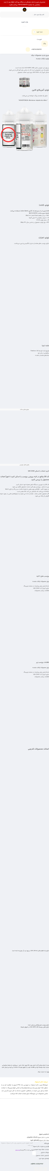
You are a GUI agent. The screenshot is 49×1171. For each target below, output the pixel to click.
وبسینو (17, 1150)
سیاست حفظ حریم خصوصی (41, 1149)
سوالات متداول (45, 1152)
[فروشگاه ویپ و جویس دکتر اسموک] (24, 10)
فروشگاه (46, 1143)
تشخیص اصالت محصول (42, 1155)
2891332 (37, 1164)
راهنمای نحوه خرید (44, 1159)
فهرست (39, 39)
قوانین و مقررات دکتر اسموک (41, 1146)
